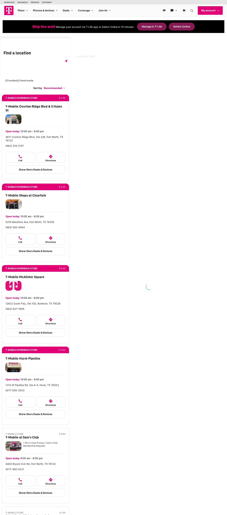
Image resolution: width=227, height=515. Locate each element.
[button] (55, 87)
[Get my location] (66, 61)
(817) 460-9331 (14, 469)
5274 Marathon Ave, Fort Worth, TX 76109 (29, 221)
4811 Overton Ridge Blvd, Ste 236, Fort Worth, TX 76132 (34, 138)
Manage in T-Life (152, 26)
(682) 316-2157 (14, 145)
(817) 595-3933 (14, 390)
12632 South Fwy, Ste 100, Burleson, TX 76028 (32, 303)
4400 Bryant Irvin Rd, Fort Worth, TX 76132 (30, 463)
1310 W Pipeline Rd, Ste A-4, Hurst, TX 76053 (32, 385)
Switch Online (181, 26)
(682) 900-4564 (15, 227)
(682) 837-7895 (14, 308)
